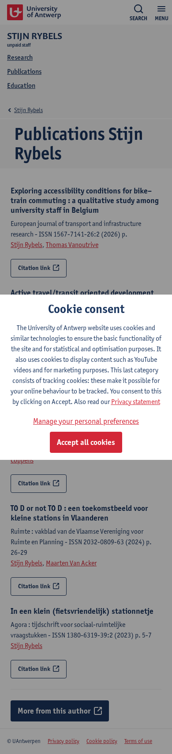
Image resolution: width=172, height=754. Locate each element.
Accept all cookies (86, 442)
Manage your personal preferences (86, 421)
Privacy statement (135, 401)
